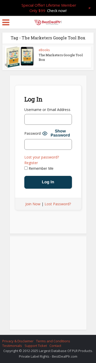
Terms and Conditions (53, 341)
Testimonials (12, 345)
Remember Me (41, 168)
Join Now (32, 203)
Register (31, 162)
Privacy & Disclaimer (18, 341)
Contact (55, 345)
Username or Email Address (47, 109)
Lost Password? (58, 203)
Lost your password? (41, 157)
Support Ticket (36, 345)
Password (32, 133)
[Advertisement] (48, 284)
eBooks (44, 50)
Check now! (57, 10)
